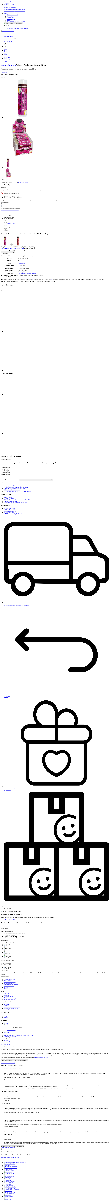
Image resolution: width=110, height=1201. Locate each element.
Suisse (9, 1184)
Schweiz (11, 1182)
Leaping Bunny (21, 273)
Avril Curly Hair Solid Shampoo (11, 509)
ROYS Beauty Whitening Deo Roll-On (13, 514)
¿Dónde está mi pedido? (12, 15)
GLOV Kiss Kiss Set (9, 498)
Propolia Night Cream (9, 512)
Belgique (11, 1193)
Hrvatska (11, 1176)
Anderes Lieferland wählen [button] (7, 1160)
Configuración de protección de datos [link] (12, 1038)
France (10, 1172)
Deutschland (14, 1166)
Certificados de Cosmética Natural (12, 1007)
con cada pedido (14, 11)
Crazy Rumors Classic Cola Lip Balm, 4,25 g (12, 248)
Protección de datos (8, 1034)
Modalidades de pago (9, 983)
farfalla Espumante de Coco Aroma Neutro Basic (15, 502)
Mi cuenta (6, 988)
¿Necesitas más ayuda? (9, 986)
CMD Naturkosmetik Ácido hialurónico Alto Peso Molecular (18, 500)
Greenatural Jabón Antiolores (10, 501)
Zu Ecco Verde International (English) (10, 1157)
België (9, 1195)
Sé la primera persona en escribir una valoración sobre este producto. (36, 479)
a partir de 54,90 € (16, 9)
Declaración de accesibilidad (10, 1036)
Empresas (6, 987)
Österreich (12, 1164)
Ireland (10, 1191)
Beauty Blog (7, 1004)
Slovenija (12, 1170)
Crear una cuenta (8, 41)
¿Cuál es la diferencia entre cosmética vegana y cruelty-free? (18, 491)
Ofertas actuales (7, 1009)
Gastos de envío (10, 17)
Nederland (12, 1192)
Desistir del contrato (5, 1044)
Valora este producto (5, 459)
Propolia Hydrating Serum (10, 511)
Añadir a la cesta (5, 202)
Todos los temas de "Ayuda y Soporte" (16, 21)
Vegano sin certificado (31, 273)
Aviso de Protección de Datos (41, 1057)
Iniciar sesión (7, 993)
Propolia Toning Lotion (9, 508)
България (12, 1181)
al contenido (6, 3)
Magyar (10, 1178)
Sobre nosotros (7, 1014)
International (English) (21, 1162)
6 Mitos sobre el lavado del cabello (12, 490)
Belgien (10, 1197)
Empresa (6, 1040)
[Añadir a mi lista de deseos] (1, 204)
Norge (9, 1199)
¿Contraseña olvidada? (9, 996)
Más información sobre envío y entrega (10, 210)
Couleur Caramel (8, 497)
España (10, 1169)
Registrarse (6, 995)
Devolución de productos (9, 982)
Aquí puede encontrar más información (10, 919)
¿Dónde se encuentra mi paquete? (11, 998)
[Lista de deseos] (5, 43)
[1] (23, 281)
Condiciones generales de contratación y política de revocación (18, 1035)
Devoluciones (10, 16)
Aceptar (3, 1060)
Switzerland (13, 1187)
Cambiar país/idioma (17, 1027)
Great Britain (14, 1168)
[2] (32, 279)
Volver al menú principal (9, 1)
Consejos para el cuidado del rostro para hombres (15, 485)
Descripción (5, 253)
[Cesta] (56, 45)
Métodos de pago (11, 19)
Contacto (9, 20)
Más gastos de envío (23, 182)
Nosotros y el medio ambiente (11, 1008)
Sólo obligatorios (9, 1060)
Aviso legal (6, 1032)
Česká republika (16, 1189)
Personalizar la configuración (21, 1060)
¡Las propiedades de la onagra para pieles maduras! (16, 487)
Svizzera (11, 1185)
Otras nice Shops (8, 1041)
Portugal (11, 1196)
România (11, 1173)
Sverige (10, 1174)
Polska (9, 1177)
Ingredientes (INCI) (6, 276)
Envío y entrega (7, 980)
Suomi (9, 1180)
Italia (8, 1165)
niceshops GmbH (11, 1030)
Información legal (6, 287)
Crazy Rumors (8, 64)
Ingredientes (6, 1005)
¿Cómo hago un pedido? (9, 979)
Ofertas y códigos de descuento (11, 984)
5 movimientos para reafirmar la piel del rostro (14, 488)
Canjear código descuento (10, 999)
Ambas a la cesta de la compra (8, 252)
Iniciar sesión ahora (8, 36)
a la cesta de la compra (9, 4)
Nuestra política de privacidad (8, 1063)
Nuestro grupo (7, 1016)
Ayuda (5, 13)
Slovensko (12, 1188)
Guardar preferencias (5, 1146)
